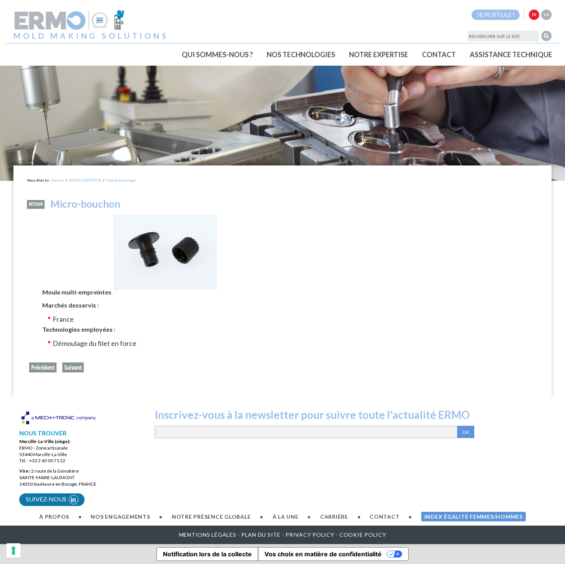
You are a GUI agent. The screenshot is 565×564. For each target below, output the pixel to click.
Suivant (73, 367)
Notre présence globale (211, 516)
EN (546, 14)
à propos (54, 516)
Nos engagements (120, 516)
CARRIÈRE (334, 516)
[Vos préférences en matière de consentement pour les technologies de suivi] (13, 550)
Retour (36, 204)
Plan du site (261, 534)
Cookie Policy (362, 534)
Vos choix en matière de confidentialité (323, 554)
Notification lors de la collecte (207, 554)
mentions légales (207, 534)
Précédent (43, 367)
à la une (286, 516)
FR (534, 14)
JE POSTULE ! (496, 14)
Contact (384, 516)
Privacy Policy (310, 534)
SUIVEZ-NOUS (51, 499)
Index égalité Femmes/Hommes (473, 516)
